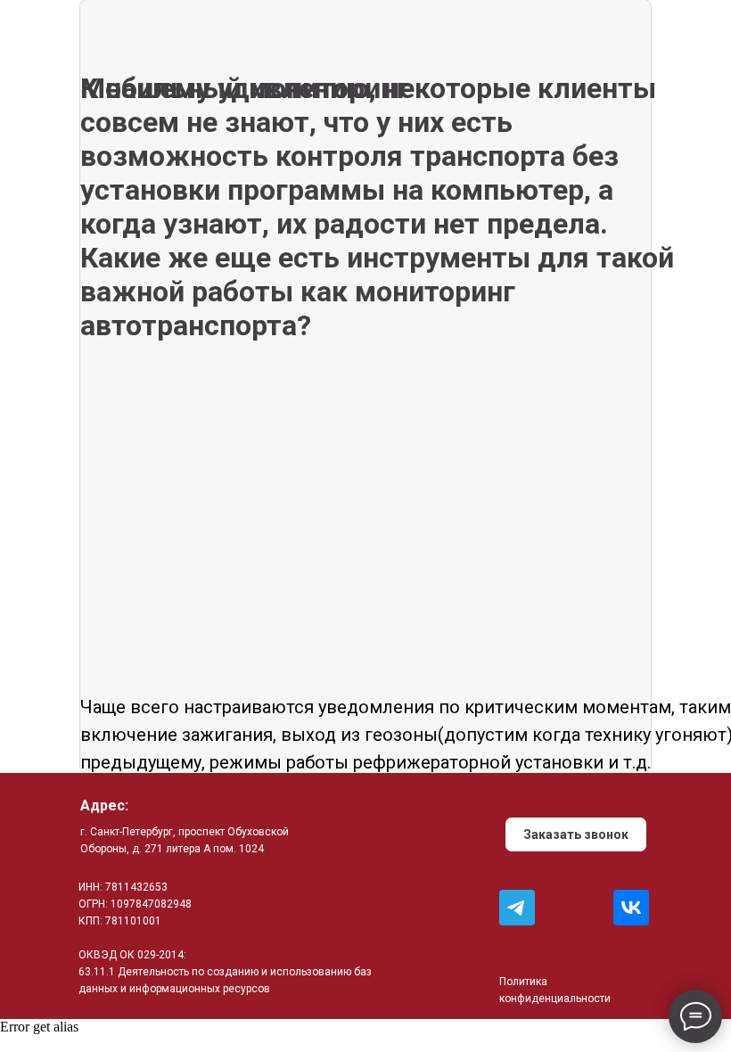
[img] (517, 907)
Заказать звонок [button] (575, 834)
